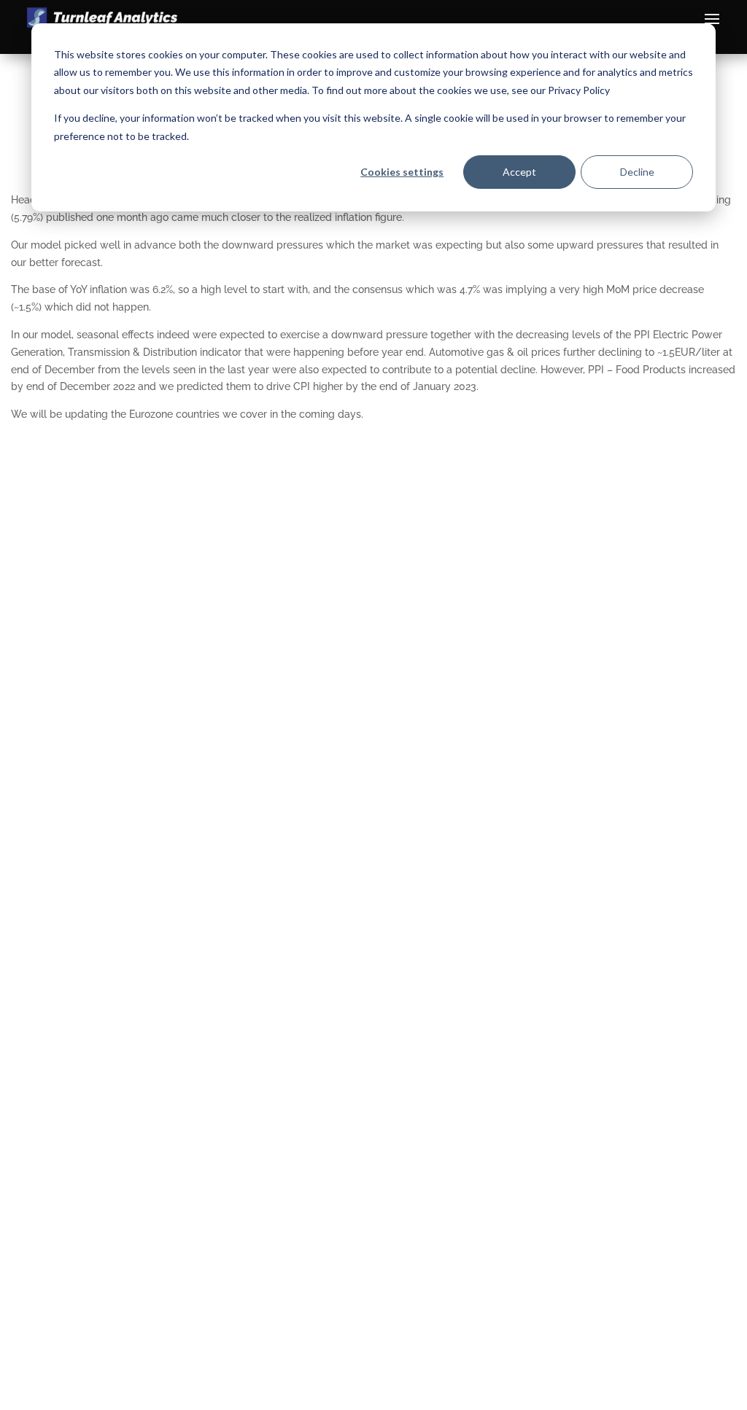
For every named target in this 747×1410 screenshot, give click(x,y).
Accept (519, 171)
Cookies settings (402, 171)
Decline (637, 171)
